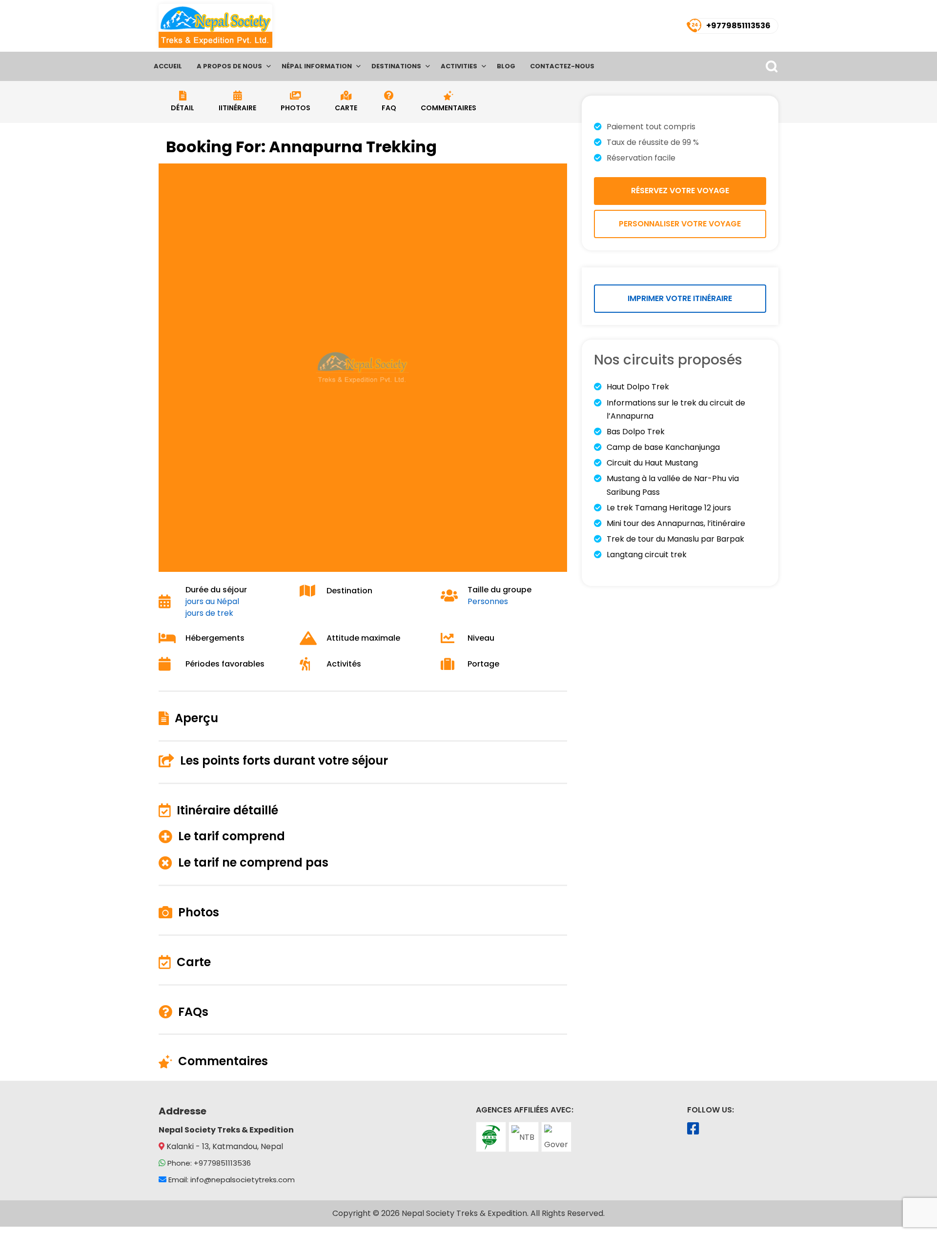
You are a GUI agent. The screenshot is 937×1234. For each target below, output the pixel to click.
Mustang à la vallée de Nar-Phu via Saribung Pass (673, 485)
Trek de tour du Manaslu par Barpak (675, 539)
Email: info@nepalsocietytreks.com (231, 1179)
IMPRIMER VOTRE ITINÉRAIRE (680, 298)
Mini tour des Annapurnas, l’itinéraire (676, 523)
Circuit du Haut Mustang (652, 462)
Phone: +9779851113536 (209, 1163)
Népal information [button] (317, 66)
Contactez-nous (562, 66)
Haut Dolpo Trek (638, 386)
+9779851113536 (738, 25)
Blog (506, 66)
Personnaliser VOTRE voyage (680, 223)
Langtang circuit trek (647, 554)
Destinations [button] (396, 66)
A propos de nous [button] (229, 66)
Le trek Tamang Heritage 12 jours (669, 507)
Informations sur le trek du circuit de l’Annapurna (676, 409)
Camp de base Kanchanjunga (663, 447)
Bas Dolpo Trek (636, 431)
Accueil (168, 66)
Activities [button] (459, 66)
